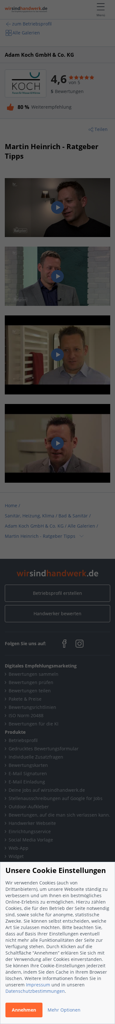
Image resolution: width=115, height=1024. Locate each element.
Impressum (38, 985)
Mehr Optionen (64, 1010)
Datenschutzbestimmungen (35, 991)
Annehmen (24, 1010)
